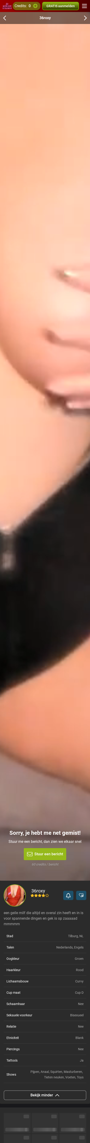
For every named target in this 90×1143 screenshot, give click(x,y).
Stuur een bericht (48, 854)
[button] (68, 895)
